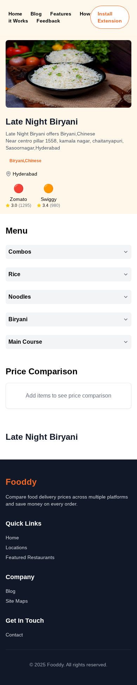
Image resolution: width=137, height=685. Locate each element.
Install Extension (110, 17)
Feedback (48, 21)
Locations (16, 547)
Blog (36, 14)
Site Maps (17, 601)
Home (15, 14)
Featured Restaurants (30, 557)
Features (60, 14)
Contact (14, 635)
